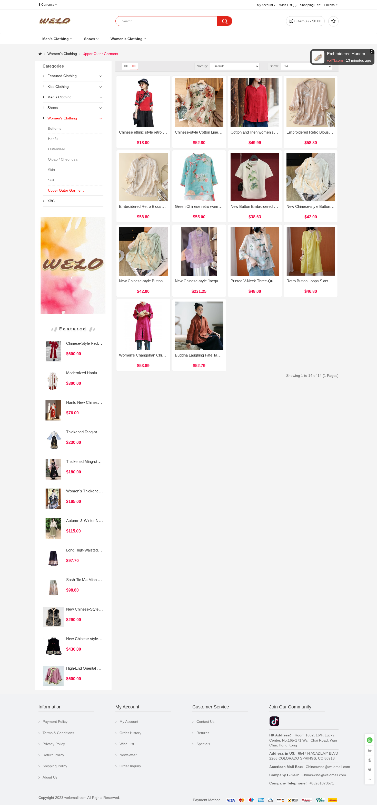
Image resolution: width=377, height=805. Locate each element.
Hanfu (53, 139)
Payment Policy (55, 721)
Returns (202, 733)
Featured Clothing (62, 76)
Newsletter (128, 755)
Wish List (127, 744)
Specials (203, 744)
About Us (50, 777)
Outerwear (56, 149)
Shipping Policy (55, 766)
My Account (129, 721)
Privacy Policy (54, 744)
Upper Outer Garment (100, 54)
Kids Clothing (58, 87)
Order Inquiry (130, 766)
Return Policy (53, 755)
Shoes (89, 39)
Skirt (51, 170)
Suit (51, 180)
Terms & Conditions (58, 733)
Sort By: (202, 66)
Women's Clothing (127, 39)
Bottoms (54, 128)
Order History (130, 733)
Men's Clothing (55, 39)
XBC (51, 201)
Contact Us (205, 721)
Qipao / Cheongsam (64, 159)
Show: (274, 66)
